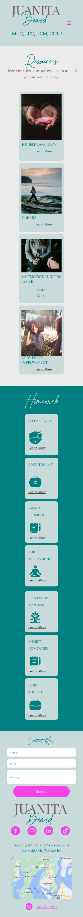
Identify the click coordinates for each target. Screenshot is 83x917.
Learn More (44, 151)
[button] (68, 23)
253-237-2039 (46, 906)
